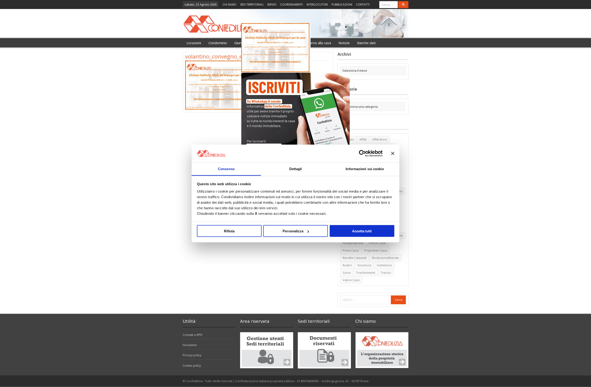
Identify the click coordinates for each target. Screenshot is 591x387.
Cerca (398, 300)
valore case (351, 280)
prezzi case (377, 243)
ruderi (347, 265)
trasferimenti (365, 272)
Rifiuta (229, 231)
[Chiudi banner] (392, 153)
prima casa (351, 250)
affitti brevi (379, 139)
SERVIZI (271, 4)
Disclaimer (190, 345)
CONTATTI (363, 4)
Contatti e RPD (192, 335)
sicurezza (364, 265)
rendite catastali (354, 258)
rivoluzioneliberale (385, 258)
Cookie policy (192, 365)
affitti (363, 139)
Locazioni (194, 42)
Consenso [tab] (226, 169)
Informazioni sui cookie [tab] (365, 169)
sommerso (384, 265)
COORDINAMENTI (291, 4)
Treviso (386, 272)
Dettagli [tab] (295, 169)
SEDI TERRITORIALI (251, 4)
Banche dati (366, 42)
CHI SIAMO (229, 4)
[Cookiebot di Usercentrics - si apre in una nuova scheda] (362, 153)
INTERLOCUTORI (317, 4)
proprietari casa (375, 250)
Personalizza (293, 231)
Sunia (347, 272)
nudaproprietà (353, 243)
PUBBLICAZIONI (342, 4)
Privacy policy (192, 355)
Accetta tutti (362, 231)
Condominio (217, 42)
